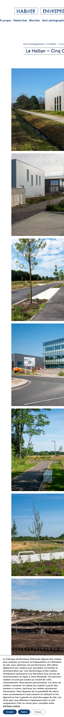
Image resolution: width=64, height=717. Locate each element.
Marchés (34, 20)
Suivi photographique (33, 44)
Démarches (20, 20)
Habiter (26, 11)
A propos (5, 20)
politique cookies (11, 706)
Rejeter (24, 712)
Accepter (10, 712)
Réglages (38, 712)
